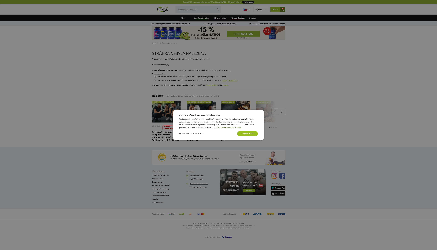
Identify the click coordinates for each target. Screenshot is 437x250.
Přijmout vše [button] (247, 133)
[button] (191, 133)
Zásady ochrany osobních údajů (228, 127)
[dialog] (218, 125)
